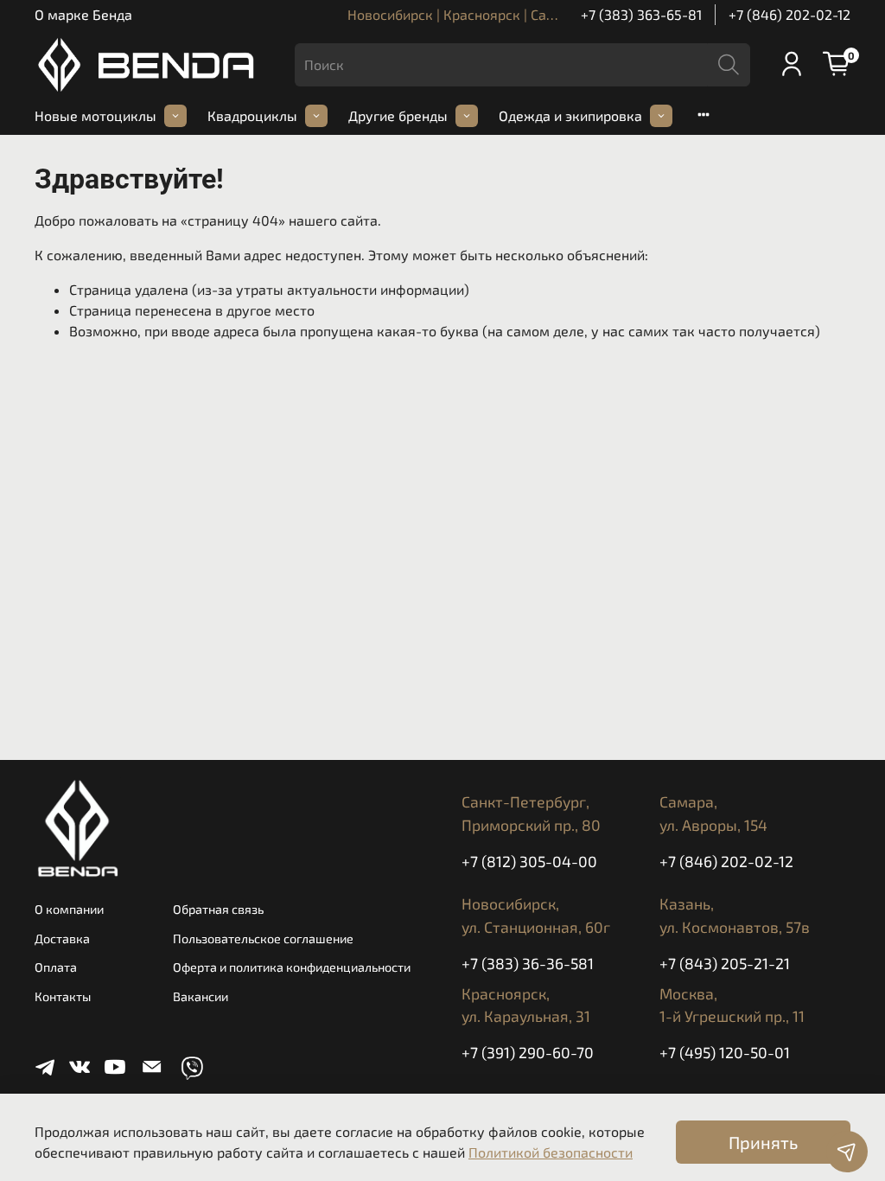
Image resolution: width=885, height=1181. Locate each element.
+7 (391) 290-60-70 (528, 1052)
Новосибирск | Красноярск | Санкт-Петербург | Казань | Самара (553, 14)
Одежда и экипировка (570, 115)
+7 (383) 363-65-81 (641, 14)
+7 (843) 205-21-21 (724, 963)
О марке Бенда (83, 14)
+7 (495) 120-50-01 (724, 1052)
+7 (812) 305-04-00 (529, 861)
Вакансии (200, 996)
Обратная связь (218, 909)
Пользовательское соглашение (263, 938)
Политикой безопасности (550, 1152)
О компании (69, 909)
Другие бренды (398, 115)
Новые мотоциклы (95, 115)
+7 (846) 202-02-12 (789, 14)
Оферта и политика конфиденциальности (292, 967)
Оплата (56, 967)
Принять (763, 1142)
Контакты (63, 996)
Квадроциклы (252, 115)
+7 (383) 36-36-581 (528, 963)
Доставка (62, 938)
